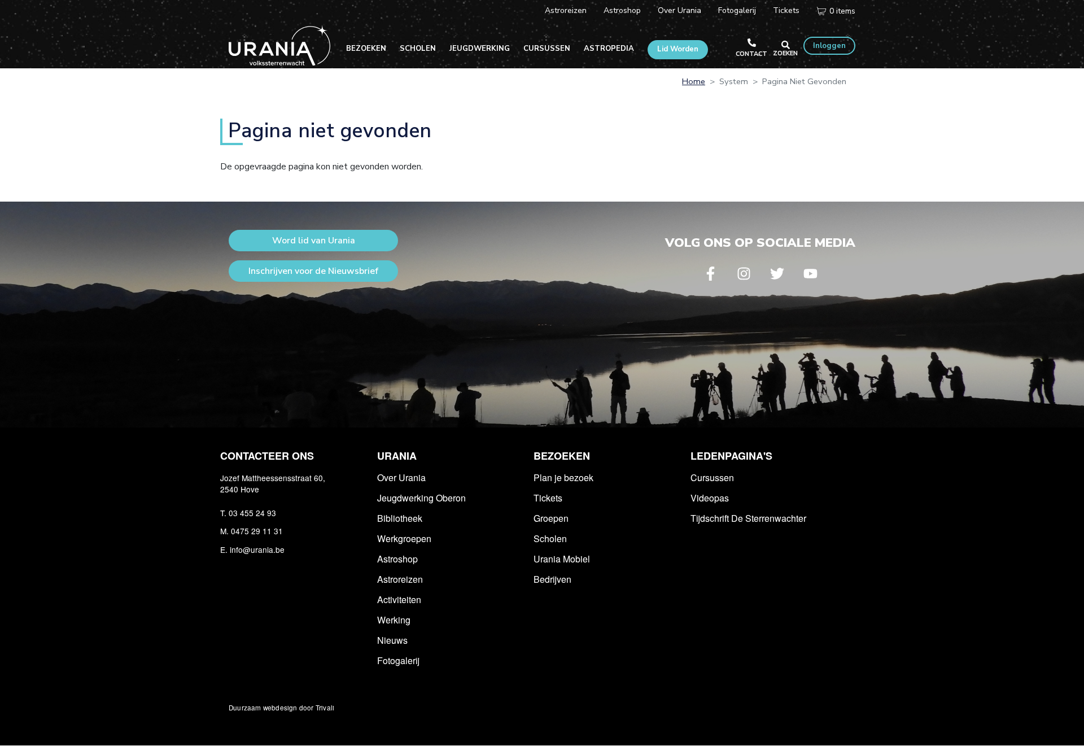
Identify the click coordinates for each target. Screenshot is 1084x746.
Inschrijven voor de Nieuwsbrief (313, 271)
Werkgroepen (404, 538)
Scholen (418, 48)
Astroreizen (566, 10)
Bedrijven (552, 579)
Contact (751, 54)
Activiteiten (399, 599)
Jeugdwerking (479, 48)
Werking (393, 619)
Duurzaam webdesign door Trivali (281, 707)
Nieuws (392, 640)
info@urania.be (257, 549)
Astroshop (622, 10)
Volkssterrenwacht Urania (279, 45)
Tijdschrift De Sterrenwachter (748, 518)
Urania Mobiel (562, 558)
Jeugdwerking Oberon (421, 497)
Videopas (709, 497)
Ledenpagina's (731, 455)
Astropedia (609, 48)
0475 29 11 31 (257, 530)
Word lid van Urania (313, 240)
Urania (397, 455)
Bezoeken (366, 48)
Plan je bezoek (563, 477)
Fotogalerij (737, 10)
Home (693, 81)
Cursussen (546, 48)
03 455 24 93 (252, 512)
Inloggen (829, 46)
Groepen (551, 518)
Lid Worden (677, 49)
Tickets (786, 10)
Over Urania (679, 10)
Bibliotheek (399, 518)
